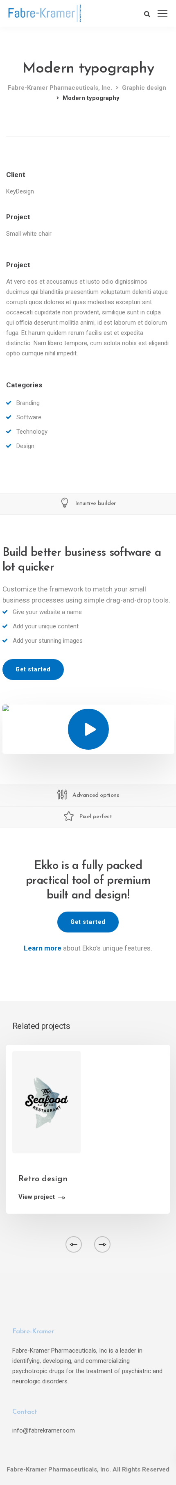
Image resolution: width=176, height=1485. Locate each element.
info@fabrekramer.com (43, 1430)
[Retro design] (46, 1101)
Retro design (43, 1179)
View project (36, 1197)
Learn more (42, 948)
